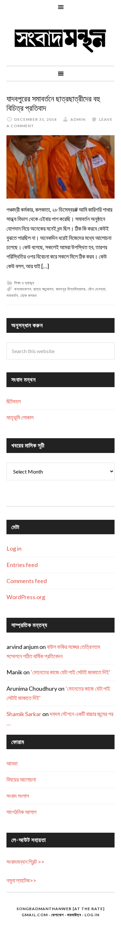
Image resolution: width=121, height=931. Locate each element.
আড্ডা (11, 763)
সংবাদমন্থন (60, 40)
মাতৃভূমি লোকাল (20, 417)
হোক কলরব (28, 295)
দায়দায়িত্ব (74, 914)
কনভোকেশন (22, 289)
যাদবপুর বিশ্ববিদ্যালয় (71, 289)
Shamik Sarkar (23, 713)
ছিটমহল (13, 401)
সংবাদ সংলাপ (17, 795)
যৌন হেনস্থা (97, 289)
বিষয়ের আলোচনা (21, 779)
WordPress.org (25, 596)
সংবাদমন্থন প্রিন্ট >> (25, 861)
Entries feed (22, 564)
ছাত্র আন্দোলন (44, 289)
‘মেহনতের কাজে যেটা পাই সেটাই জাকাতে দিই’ (70, 672)
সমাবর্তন (12, 295)
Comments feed (26, 580)
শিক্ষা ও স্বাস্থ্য (24, 282)
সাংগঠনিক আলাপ (21, 811)
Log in (14, 548)
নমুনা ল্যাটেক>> (21, 880)
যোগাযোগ (57, 914)
